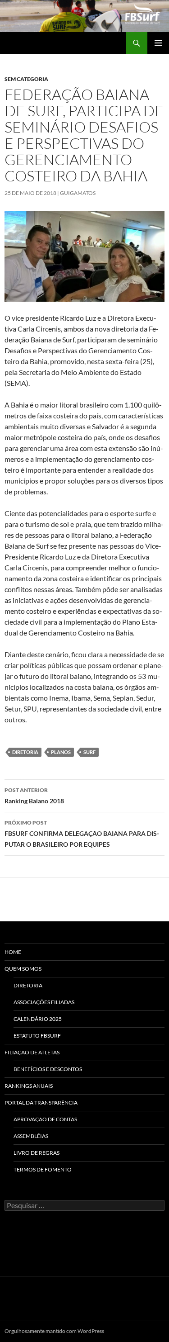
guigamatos (78, 193)
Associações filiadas (44, 1002)
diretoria (25, 752)
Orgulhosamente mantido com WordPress (54, 1331)
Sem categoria (26, 79)
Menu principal (158, 43)
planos (61, 752)
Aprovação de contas (45, 1119)
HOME (13, 951)
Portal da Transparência (41, 1102)
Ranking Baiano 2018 (34, 796)
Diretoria (28, 985)
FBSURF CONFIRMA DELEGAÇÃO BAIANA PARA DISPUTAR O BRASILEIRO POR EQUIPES (82, 833)
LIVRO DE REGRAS (36, 1152)
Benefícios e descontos (48, 1069)
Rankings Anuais (29, 1085)
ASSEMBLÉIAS (31, 1136)
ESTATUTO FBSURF (37, 1035)
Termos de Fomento (43, 1169)
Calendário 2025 (38, 1018)
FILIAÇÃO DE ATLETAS (32, 1052)
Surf (89, 752)
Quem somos (23, 968)
